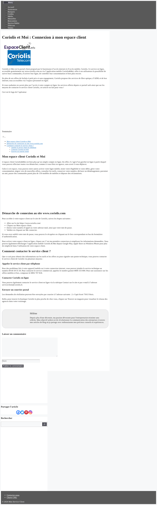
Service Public (14, 23)
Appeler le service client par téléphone (23, 147)
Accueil (11, 7)
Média (10, 16)
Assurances (12, 9)
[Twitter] (22, 412)
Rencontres (12, 21)
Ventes (10, 28)
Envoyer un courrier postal (20, 151)
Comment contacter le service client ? (20, 145)
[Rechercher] (44, 424)
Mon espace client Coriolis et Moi (19, 141)
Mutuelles (12, 19)
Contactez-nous (13, 495)
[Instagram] (30, 412)
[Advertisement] (55, 112)
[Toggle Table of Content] (4, 137)
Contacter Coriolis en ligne (20, 149)
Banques (11, 12)
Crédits (11, 14)
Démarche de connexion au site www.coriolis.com (25, 143)
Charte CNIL (12, 497)
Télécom (11, 25)
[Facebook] (18, 412)
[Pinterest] (26, 412)
